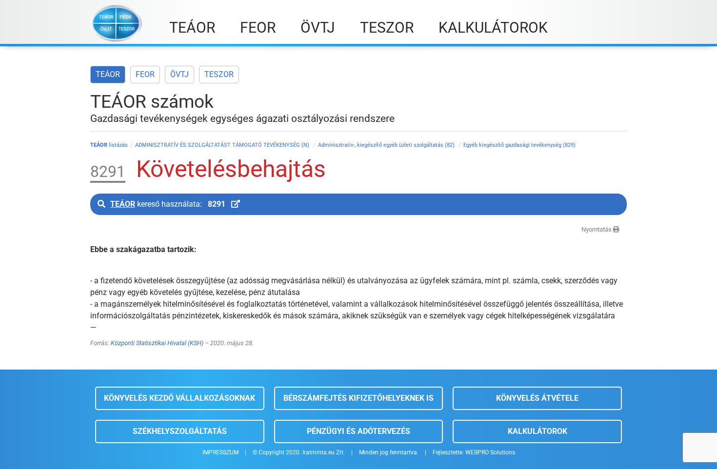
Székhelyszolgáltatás (180, 431)
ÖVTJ (179, 74)
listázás (109, 145)
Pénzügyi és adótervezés (358, 431)
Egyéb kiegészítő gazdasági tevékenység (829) (519, 145)
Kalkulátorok (537, 431)
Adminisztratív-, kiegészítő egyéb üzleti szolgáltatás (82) (387, 145)
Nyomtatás (597, 229)
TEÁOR (108, 74)
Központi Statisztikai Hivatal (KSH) (157, 343)
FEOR (145, 74)
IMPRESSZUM (220, 452)
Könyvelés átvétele (537, 398)
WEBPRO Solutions (490, 452)
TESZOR (219, 74)
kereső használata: (167, 204)
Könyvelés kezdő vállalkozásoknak (179, 398)
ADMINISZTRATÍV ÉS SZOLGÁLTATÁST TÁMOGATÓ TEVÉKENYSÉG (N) (223, 145)
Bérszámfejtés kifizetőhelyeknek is (358, 398)
